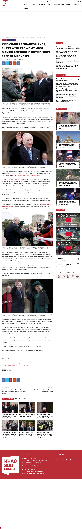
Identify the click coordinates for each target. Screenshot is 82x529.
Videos (26, 8)
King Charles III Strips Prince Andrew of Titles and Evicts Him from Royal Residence (9, 416)
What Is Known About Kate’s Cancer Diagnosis (15, 365)
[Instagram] (78, 1)
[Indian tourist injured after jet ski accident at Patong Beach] (68, 197)
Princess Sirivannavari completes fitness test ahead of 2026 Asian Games (66, 57)
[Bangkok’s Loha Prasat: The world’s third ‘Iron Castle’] (68, 140)
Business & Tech (58, 4)
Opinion (68, 4)
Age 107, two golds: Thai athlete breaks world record (66, 101)
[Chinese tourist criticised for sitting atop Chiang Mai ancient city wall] (68, 178)
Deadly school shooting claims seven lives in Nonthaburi (67, 51)
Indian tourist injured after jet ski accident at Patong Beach (67, 202)
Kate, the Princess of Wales (32, 190)
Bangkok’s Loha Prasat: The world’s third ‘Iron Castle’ (67, 145)
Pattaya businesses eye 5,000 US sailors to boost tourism (67, 164)
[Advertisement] (41, 23)
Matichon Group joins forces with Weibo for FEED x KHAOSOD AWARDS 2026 (67, 90)
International (11, 40)
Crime (48, 4)
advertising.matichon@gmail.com (34, 471)
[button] (73, 1)
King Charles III (10, 370)
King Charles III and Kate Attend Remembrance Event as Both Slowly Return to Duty (45, 416)
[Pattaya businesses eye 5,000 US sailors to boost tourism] (68, 159)
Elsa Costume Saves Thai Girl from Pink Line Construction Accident (41, 390)
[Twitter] (80, 1)
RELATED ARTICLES (8, 398)
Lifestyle (41, 4)
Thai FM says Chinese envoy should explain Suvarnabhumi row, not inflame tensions (67, 67)
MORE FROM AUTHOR (20, 398)
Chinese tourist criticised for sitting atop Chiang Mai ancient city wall (68, 183)
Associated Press (7, 59)
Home (3, 37)
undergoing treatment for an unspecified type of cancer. (26, 175)
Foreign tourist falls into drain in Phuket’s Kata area (68, 126)
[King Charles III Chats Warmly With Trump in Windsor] (27, 407)
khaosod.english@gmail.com (33, 466)
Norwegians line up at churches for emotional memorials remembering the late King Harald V (67, 85)
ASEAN (75, 4)
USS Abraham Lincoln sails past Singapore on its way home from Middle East (66, 96)
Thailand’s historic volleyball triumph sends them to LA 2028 (68, 79)
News (25, 4)
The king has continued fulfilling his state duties (14, 179)
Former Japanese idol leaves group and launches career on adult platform (68, 47)
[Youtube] (70, 459)
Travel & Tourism (61, 109)
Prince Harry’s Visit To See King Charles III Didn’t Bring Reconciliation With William (26, 434)
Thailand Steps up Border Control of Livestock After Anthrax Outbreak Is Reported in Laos (14, 391)
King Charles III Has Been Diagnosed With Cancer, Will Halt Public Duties (22, 363)
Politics (33, 4)
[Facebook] (75, 1)
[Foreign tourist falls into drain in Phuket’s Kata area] (68, 121)
